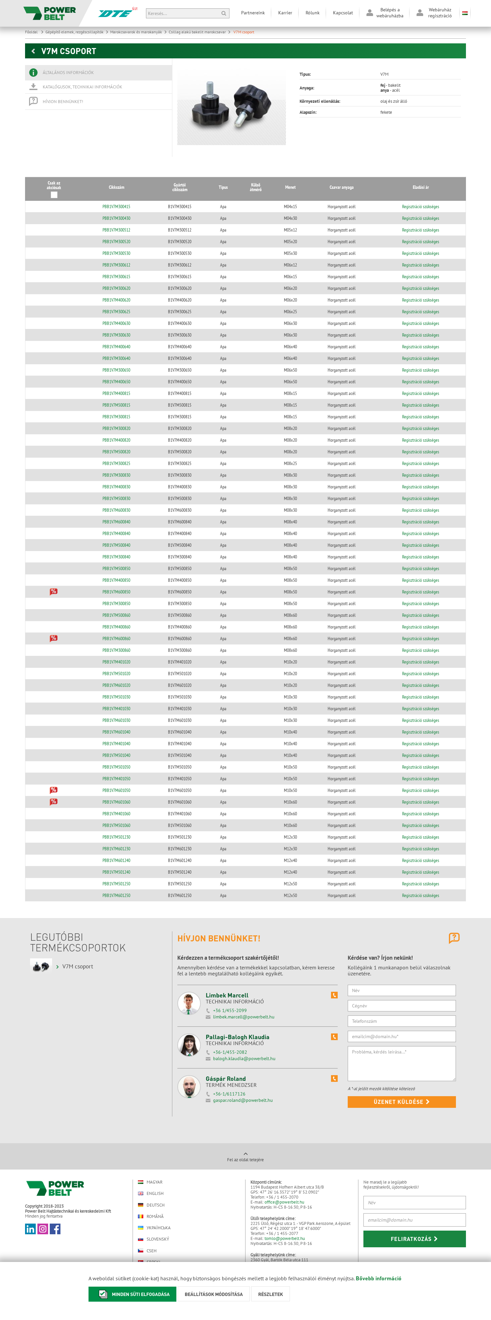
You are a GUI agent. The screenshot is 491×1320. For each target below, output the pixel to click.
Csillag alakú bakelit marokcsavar (197, 31)
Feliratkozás (412, 1238)
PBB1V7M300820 (116, 428)
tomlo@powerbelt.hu (285, 1238)
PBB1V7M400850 (116, 580)
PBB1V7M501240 (116, 872)
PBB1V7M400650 (116, 382)
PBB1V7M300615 (116, 277)
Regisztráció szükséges (420, 206)
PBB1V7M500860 (116, 615)
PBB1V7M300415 (116, 206)
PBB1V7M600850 (116, 592)
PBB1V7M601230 (116, 849)
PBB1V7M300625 (116, 312)
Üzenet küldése (399, 1101)
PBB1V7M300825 (116, 463)
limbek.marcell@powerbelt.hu (244, 1017)
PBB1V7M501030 (116, 697)
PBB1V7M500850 (116, 568)
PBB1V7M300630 (116, 335)
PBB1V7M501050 (116, 767)
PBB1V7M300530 (116, 253)
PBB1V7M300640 (116, 358)
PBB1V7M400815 (116, 393)
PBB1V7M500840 (116, 545)
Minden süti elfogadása (141, 1294)
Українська (159, 1227)
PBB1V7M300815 (116, 417)
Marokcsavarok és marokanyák (136, 31)
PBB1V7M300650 (116, 370)
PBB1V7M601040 (116, 732)
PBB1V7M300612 (116, 265)
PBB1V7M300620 (116, 288)
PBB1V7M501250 (116, 884)
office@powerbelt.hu (284, 1202)
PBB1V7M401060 (116, 814)
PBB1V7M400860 (116, 627)
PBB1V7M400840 (116, 533)
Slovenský (158, 1239)
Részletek (270, 1294)
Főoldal (32, 31)
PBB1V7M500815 (116, 405)
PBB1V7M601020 (116, 685)
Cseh (152, 1250)
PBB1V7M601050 (116, 790)
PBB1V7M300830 (116, 475)
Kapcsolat (343, 13)
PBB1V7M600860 (116, 638)
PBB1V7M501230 (116, 837)
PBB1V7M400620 (116, 300)
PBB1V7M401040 (116, 744)
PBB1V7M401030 (116, 709)
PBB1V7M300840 (116, 557)
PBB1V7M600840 (116, 522)
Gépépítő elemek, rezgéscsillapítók (74, 31)
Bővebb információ (378, 1278)
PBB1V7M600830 (116, 510)
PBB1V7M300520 (116, 242)
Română (155, 1216)
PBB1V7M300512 (116, 230)
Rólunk (313, 13)
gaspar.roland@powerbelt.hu (243, 1100)
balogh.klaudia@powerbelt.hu (244, 1058)
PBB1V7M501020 (116, 674)
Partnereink (253, 13)
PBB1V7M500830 (116, 498)
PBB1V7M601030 (116, 720)
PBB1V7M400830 (116, 487)
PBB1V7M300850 (116, 603)
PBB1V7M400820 (116, 440)
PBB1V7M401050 (116, 779)
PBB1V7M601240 (116, 860)
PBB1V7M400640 (116, 347)
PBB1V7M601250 (116, 895)
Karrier (285, 13)
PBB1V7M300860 (116, 650)
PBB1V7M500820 (116, 452)
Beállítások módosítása (214, 1294)
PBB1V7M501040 (116, 755)
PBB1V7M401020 (116, 662)
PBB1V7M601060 (116, 802)
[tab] (98, 72)
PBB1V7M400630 (116, 323)
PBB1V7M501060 (116, 825)
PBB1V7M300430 (116, 218)
